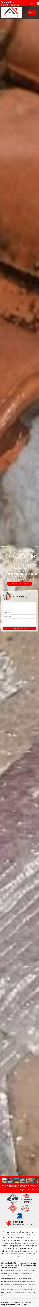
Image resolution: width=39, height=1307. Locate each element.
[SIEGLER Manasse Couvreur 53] (11, 12)
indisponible (7, 2)
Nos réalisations (19, 584)
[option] (19, 653)
